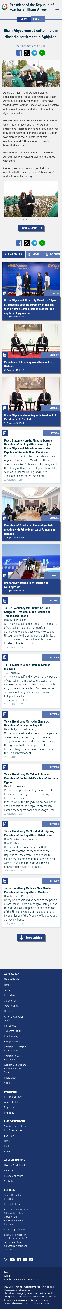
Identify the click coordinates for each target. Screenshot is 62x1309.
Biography (9, 1107)
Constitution (10, 1000)
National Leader (12, 979)
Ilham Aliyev (37, 9)
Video (7, 1083)
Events (37, 19)
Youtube (12, 1259)
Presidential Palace (13, 1176)
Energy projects (12, 1041)
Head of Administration (15, 1165)
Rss (31, 1259)
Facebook (19, 1259)
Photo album (10, 1077)
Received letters (12, 1204)
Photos (7, 1146)
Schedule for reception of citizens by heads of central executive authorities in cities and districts (15, 1242)
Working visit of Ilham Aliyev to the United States (15, 1069)
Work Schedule (11, 1102)
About (7, 1275)
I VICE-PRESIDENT (14, 1121)
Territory (8, 990)
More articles (34, 937)
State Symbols (11, 1006)
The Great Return (12, 1031)
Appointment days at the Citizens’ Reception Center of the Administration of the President (16, 1217)
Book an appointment (15, 1229)
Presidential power (13, 1096)
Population (9, 995)
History (7, 984)
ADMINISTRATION (14, 1160)
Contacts (8, 1181)
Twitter (25, 1259)
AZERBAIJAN (12, 974)
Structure (8, 1170)
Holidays (8, 1011)
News (7, 1141)
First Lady (9, 1112)
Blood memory (11, 1036)
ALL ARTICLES (13, 254)
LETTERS (9, 1189)
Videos (7, 1151)
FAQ (6, 1271)
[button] (6, 199)
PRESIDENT (10, 1091)
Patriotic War (10, 1025)
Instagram (5, 1259)
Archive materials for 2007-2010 (21, 1279)
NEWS (24, 19)
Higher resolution (29, 228)
